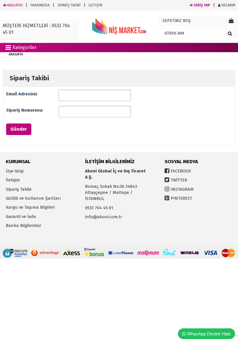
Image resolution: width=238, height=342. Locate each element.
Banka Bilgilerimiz (23, 225)
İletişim (13, 180)
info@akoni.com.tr (103, 216)
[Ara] (230, 33)
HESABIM (228, 5)
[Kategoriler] (8, 48)
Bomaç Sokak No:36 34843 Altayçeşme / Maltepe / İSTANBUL (111, 192)
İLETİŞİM (95, 5)
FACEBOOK (181, 171)
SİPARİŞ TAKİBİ (69, 5)
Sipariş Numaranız (24, 110)
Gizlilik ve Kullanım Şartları (33, 198)
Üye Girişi (15, 171)
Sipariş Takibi (18, 189)
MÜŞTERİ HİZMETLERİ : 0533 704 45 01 (36, 29)
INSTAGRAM (182, 189)
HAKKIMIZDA (40, 5)
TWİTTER (179, 180)
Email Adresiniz (21, 94)
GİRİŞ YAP (201, 5)
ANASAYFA (14, 5)
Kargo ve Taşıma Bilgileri (30, 207)
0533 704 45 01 (99, 207)
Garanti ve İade (21, 216)
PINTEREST (181, 198)
